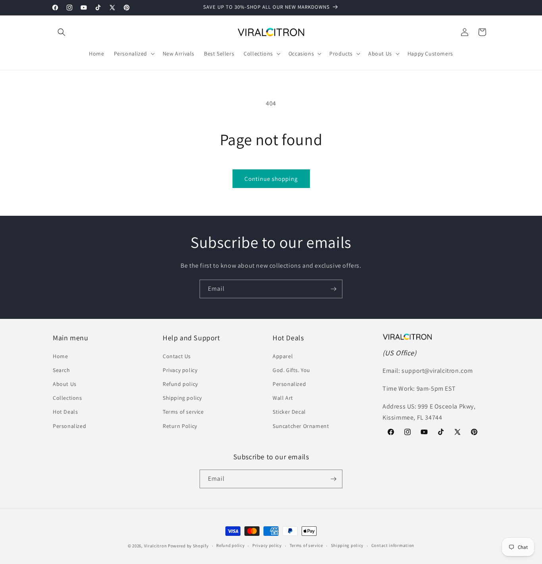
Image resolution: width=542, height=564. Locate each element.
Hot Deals (65, 411)
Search (61, 370)
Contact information (392, 545)
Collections (67, 397)
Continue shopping (271, 178)
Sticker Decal (289, 411)
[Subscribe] (333, 289)
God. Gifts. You (291, 370)
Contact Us (177, 356)
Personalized (69, 426)
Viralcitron (155, 546)
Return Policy (180, 426)
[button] (61, 32)
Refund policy (180, 384)
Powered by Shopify (188, 546)
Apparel (283, 356)
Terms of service (183, 411)
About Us (65, 384)
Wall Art (283, 397)
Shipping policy (182, 397)
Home (60, 356)
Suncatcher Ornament (301, 426)
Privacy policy (180, 370)
